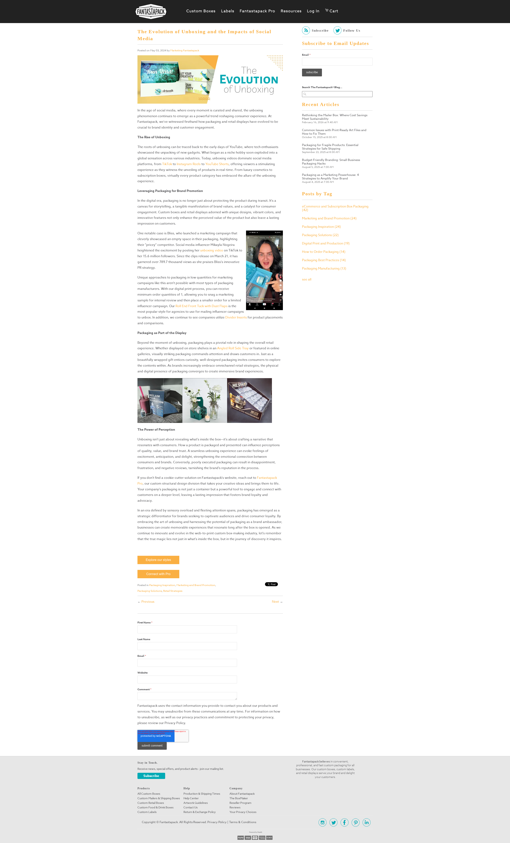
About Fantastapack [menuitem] (242, 793)
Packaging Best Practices (324, 260)
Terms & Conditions (242, 822)
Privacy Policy (217, 822)
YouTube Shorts (217, 164)
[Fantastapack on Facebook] (343, 822)
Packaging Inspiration (162, 585)
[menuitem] (331, 11)
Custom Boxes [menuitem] (201, 11)
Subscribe (151, 775)
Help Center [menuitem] (191, 798)
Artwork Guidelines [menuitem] (195, 803)
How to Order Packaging (323, 251)
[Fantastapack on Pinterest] (354, 822)
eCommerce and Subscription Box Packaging (335, 208)
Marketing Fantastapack (184, 50)
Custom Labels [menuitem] (147, 812)
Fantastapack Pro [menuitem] (257, 11)
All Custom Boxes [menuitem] (148, 793)
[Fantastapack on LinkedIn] (365, 822)
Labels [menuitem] (227, 11)
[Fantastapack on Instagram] (321, 822)
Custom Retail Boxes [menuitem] (150, 803)
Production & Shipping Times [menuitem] (201, 793)
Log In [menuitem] (313, 11)
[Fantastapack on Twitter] (332, 822)
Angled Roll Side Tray (233, 348)
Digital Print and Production (326, 243)
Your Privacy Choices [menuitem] (243, 812)
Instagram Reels (189, 164)
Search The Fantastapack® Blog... (322, 87)
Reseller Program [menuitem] (240, 803)
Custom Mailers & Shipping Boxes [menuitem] (158, 798)
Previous (147, 601)
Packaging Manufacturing (324, 268)
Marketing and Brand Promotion (196, 585)
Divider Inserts (236, 317)
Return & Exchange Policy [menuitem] (199, 812)
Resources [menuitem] (291, 11)
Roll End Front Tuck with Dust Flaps (202, 306)
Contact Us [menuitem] (190, 807)
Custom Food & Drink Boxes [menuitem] (155, 807)
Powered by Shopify (255, 832)
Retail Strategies (172, 591)
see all (306, 279)
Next (275, 601)
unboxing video (211, 250)
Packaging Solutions (149, 591)
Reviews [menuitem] (235, 807)
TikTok (167, 164)
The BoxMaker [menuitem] (239, 798)
